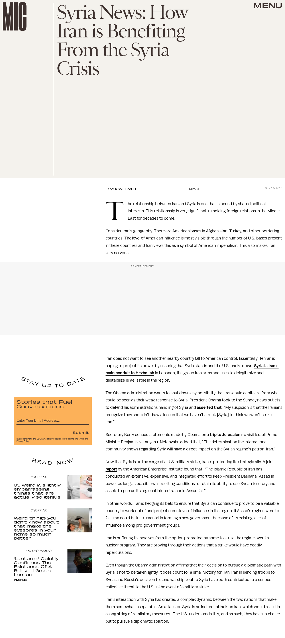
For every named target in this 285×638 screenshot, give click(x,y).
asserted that (209, 407)
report (111, 469)
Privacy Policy (22, 441)
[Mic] (14, 16)
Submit (81, 432)
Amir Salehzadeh (123, 189)
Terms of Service (76, 439)
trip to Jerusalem (225, 434)
